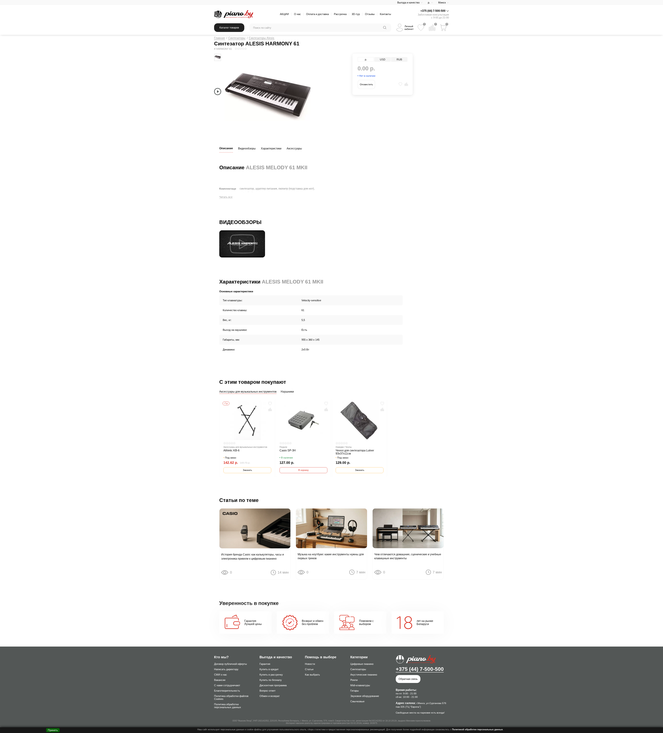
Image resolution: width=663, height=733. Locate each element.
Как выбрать (312, 674)
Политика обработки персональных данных (227, 706)
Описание (226, 148)
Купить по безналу (271, 679)
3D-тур (356, 14)
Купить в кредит (269, 669)
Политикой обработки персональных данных (477, 729)
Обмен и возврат (270, 696)
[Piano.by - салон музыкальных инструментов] (233, 14)
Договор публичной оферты (230, 663)
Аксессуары (294, 148)
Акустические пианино (363, 674)
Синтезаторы (236, 38)
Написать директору (226, 669)
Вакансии (219, 679)
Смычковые (357, 701)
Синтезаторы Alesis (261, 38)
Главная (219, 38)
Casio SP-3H (288, 450)
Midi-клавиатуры (360, 685)
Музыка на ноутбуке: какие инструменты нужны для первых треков (331, 556)
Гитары (354, 690)
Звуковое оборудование (364, 696)
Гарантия (265, 663)
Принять (53, 730)
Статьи (309, 669)
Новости (310, 663)
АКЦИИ (284, 14)
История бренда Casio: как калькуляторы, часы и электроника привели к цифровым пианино (252, 556)
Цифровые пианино (361, 663)
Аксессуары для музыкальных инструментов (248, 391)
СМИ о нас (220, 674)
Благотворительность (227, 690)
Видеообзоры (247, 148)
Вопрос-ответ (268, 690)
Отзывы (370, 14)
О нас (297, 14)
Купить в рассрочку (271, 674)
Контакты (385, 14)
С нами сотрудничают (227, 685)
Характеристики (271, 148)
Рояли (354, 679)
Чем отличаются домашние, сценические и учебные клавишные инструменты (407, 556)
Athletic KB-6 (231, 450)
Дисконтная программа (273, 685)
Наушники (287, 391)
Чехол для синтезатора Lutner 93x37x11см (355, 452)
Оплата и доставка (317, 14)
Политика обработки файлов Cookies (231, 697)
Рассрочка (340, 14)
